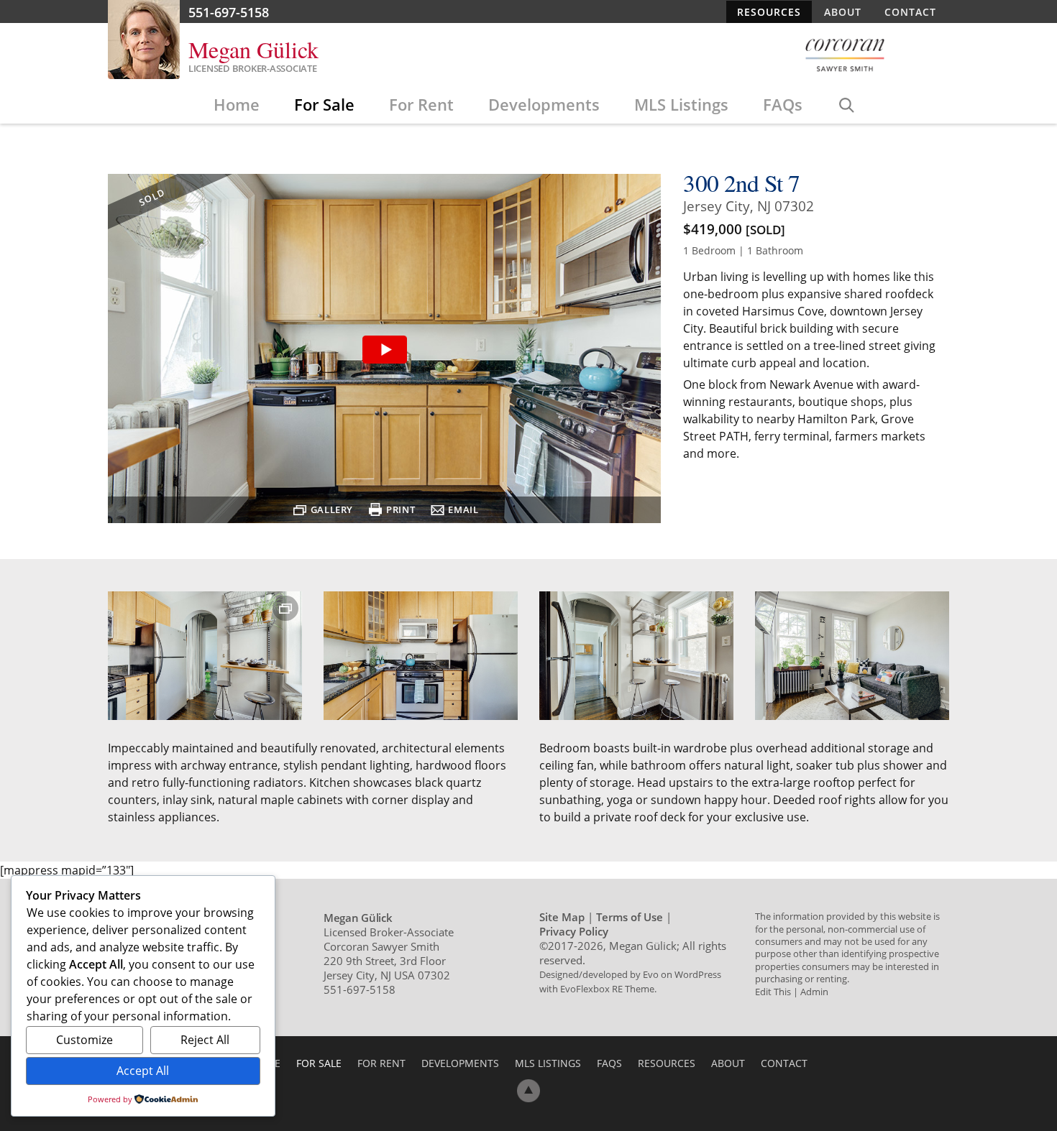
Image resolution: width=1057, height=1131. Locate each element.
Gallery (332, 509)
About (842, 12)
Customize (84, 1040)
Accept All (142, 1071)
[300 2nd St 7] (384, 350)
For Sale (324, 104)
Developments (544, 104)
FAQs (782, 104)
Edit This (773, 991)
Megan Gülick (253, 49)
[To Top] (528, 1090)
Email (463, 509)
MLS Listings (681, 104)
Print (400, 509)
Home (237, 104)
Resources (769, 12)
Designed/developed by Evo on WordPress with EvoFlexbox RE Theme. (630, 981)
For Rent (421, 104)
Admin (814, 991)
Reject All (204, 1040)
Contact (910, 12)
